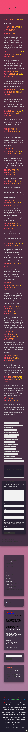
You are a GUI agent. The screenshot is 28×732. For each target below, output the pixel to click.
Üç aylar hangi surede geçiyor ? (11, 586)
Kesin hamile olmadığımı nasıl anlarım (11, 451)
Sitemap (4, 542)
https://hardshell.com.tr (7, 541)
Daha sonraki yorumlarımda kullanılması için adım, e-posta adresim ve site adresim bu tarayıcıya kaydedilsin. (14, 523)
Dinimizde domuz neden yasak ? (12, 560)
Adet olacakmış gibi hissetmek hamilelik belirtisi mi (13, 425)
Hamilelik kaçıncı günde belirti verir (10, 444)
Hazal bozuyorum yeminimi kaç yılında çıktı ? (14, 574)
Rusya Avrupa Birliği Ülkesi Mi (11, 678)
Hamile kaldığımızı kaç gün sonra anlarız (11, 434)
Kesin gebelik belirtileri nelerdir (9, 449)
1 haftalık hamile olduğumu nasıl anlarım (11, 422)
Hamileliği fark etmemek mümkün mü (10, 439)
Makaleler (8, 420)
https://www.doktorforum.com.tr (9, 539)
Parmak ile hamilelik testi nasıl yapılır (10, 453)
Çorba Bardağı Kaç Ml (10, 670)
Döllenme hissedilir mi (8, 427)
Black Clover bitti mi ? (10, 577)
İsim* (4, 503)
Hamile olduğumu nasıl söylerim (10, 437)
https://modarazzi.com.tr (18, 541)
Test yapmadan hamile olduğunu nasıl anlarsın (12, 458)
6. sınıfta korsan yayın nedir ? (11, 580)
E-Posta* (5, 509)
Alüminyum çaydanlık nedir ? (11, 563)
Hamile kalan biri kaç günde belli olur (11, 432)
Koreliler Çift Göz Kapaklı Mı (11, 674)
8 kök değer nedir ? (9, 566)
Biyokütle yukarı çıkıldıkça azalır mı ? (12, 583)
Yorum (5, 489)
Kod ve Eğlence (14, 8)
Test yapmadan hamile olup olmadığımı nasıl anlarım (13, 461)
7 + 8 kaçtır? (6, 526)
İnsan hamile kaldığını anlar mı (9, 446)
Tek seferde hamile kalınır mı (9, 456)
